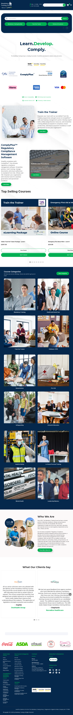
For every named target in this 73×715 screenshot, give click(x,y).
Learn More (36, 175)
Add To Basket (23, 255)
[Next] (69, 164)
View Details (23, 250)
